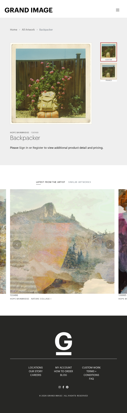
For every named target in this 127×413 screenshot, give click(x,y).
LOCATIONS (35, 367)
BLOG (63, 375)
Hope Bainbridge (19, 133)
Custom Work (91, 367)
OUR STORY (36, 371)
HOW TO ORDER (63, 371)
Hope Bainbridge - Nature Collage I (30, 299)
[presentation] (17, 244)
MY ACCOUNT (63, 367)
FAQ (91, 379)
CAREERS (35, 375)
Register (38, 147)
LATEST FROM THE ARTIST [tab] (50, 182)
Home (13, 30)
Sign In (23, 147)
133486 (14, 295)
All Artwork (28, 30)
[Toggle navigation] (118, 10)
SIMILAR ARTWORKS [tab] (79, 182)
